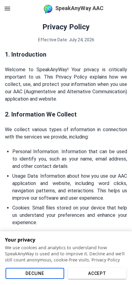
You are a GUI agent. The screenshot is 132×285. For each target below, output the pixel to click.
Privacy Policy (105, 260)
